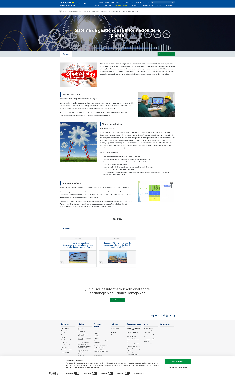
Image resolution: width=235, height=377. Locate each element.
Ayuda (159, 5)
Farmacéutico (64, 347)
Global (147, 2)
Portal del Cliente (139, 2)
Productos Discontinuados (148, 342)
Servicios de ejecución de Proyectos (101, 341)
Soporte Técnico (148, 328)
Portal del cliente (148, 339)
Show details (137, 373)
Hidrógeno (64, 342)
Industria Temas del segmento (132, 333)
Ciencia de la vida (99, 347)
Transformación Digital (133, 344)
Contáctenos (169, 5)
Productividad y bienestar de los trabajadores (82, 330)
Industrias (98, 5)
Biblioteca (135, 5)
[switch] (94, 373)
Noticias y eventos (104, 2)
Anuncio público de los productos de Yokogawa (101, 350)
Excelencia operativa (83, 342)
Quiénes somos (115, 2)
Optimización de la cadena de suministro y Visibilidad (84, 351)
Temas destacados (147, 5)
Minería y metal (65, 345)
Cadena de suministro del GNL (67, 331)
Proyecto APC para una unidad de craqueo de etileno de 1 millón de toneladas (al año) (117, 245)
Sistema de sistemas (133, 339)
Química (63, 335)
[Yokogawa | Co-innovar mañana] (67, 4)
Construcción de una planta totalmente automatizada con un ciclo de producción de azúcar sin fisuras (78, 245)
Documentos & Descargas (115, 329)
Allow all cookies (177, 361)
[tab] (65, 229)
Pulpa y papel (65, 352)
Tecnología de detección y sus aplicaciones (134, 353)
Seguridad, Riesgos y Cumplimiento (84, 334)
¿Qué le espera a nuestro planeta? (134, 329)
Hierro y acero (65, 355)
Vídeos (112, 335)
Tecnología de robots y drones (133, 349)
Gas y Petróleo (65, 328)
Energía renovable (66, 340)
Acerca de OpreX (132, 336)
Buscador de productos (150, 335)
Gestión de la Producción (99, 11)
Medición (96, 336)
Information (86, 11)
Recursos (113, 332)
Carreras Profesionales (127, 2)
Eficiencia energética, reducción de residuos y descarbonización (84, 346)
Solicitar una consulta (166, 54)
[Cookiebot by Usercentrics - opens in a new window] (54, 373)
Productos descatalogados (98, 354)
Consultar (97, 338)
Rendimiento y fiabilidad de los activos (84, 338)
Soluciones (108, 5)
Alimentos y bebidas (66, 350)
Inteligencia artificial (132, 346)
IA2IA (128, 341)
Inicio (65, 11)
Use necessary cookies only (178, 367)
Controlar (96, 333)
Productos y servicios (121, 5)
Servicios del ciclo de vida (101, 345)
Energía (63, 337)
